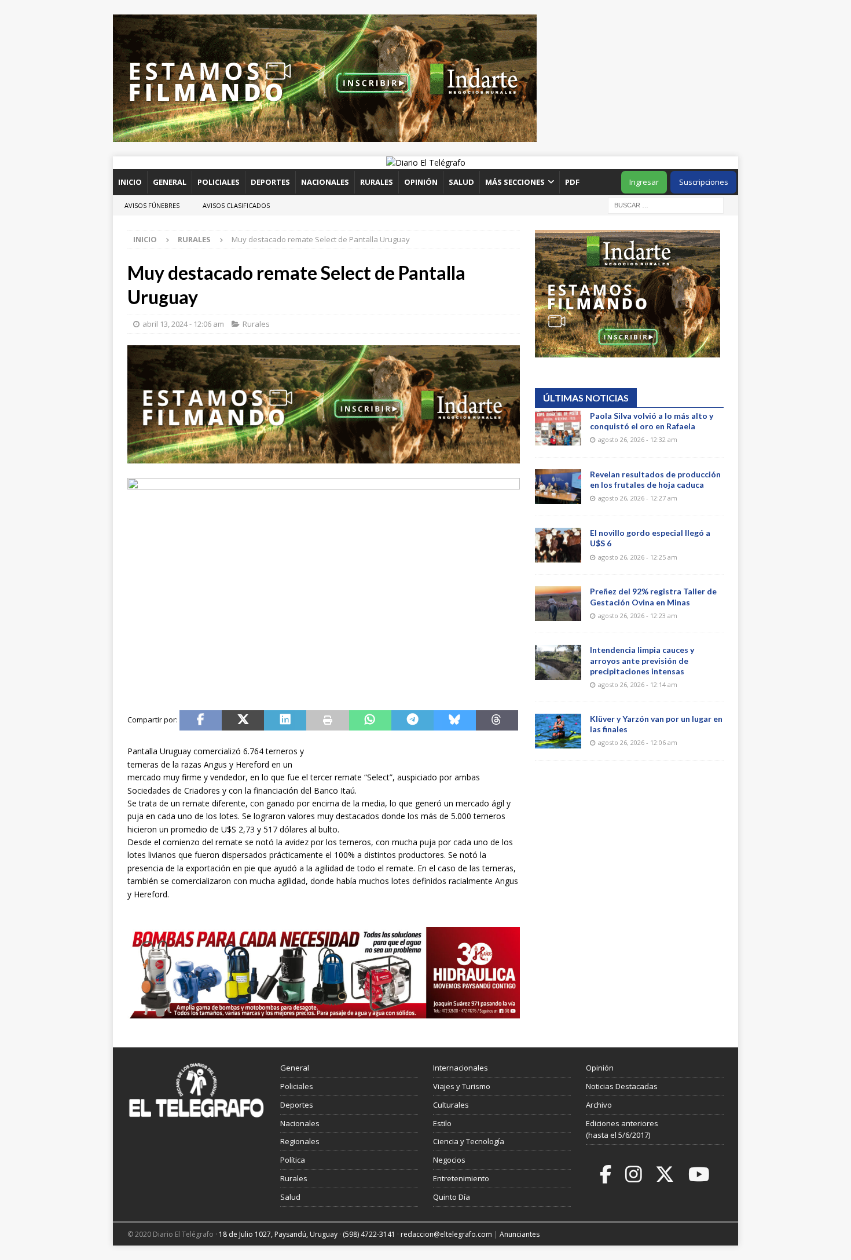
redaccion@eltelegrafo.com (446, 1234)
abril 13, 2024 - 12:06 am (183, 324)
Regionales (300, 1141)
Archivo (599, 1105)
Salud (461, 182)
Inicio (130, 182)
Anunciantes (520, 1234)
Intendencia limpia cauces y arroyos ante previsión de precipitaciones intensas (642, 660)
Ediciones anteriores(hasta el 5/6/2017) (622, 1129)
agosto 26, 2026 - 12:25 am (637, 557)
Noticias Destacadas (622, 1086)
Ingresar (644, 182)
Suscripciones (703, 182)
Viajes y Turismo (461, 1086)
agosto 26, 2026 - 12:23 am (637, 615)
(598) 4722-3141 (369, 1234)
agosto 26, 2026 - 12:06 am (637, 742)
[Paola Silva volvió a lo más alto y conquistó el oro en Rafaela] (558, 428)
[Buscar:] (666, 204)
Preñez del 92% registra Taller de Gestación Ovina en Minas (653, 596)
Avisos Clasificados (236, 205)
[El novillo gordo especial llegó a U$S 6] (558, 545)
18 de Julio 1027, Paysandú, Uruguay (278, 1234)
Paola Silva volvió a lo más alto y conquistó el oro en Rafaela (651, 421)
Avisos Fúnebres (151, 205)
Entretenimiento (461, 1178)
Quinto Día (451, 1197)
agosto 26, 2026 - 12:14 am (637, 684)
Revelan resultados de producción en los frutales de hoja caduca (655, 479)
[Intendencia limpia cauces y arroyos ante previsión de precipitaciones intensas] (558, 662)
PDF (573, 182)
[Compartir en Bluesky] (455, 720)
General (169, 182)
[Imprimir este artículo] (327, 720)
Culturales (451, 1105)
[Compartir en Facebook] (200, 720)
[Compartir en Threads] (497, 720)
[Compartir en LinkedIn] (285, 720)
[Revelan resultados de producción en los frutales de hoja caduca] (558, 486)
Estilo (442, 1123)
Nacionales (325, 182)
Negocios (449, 1160)
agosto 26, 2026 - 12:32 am (637, 439)
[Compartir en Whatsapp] (370, 720)
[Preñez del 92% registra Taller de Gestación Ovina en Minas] (558, 603)
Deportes (270, 182)
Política (292, 1160)
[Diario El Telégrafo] (425, 162)
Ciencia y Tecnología (468, 1141)
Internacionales (460, 1067)
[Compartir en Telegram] (412, 720)
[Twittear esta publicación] (243, 720)
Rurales (376, 182)
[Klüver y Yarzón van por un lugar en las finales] (558, 731)
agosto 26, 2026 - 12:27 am (637, 498)
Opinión (421, 182)
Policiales (218, 182)
